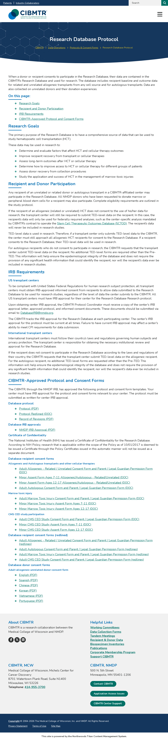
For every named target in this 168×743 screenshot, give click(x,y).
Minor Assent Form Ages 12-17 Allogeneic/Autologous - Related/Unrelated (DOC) (74, 483)
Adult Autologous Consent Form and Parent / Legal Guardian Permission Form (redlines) (78, 549)
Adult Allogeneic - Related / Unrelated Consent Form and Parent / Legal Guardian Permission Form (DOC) (86, 470)
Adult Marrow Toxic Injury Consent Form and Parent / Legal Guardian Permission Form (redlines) (84, 554)
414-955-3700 (35, 687)
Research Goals (29, 103)
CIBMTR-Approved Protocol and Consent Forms (51, 119)
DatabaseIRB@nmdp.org (37, 313)
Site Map (55, 726)
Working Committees (104, 627)
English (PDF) (28, 575)
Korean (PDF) (28, 591)
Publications (98, 648)
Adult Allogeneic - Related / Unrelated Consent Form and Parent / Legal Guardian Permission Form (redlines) (86, 542)
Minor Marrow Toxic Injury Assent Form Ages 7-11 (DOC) (57, 503)
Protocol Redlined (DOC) (35, 414)
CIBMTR (39, 47)
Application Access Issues (109, 693)
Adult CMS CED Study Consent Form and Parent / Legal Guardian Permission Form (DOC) (79, 519)
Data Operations (56, 47)
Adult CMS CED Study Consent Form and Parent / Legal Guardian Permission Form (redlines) (81, 560)
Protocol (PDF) (29, 409)
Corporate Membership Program (112, 652)
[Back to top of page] (161, 735)
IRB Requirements (31, 114)
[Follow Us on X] (17, 639)
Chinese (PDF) (28, 585)
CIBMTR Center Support (108, 703)
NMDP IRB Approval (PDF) (37, 430)
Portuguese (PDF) (31, 601)
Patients (7, 3)
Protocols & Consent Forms (84, 47)
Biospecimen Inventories (107, 644)
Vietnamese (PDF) (31, 596)
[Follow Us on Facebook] (11, 639)
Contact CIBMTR (103, 683)
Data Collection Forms (105, 632)
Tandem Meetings (102, 636)
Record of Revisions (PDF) (36, 419)
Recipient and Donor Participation (41, 109)
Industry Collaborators (27, 3)
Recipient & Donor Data (106, 640)
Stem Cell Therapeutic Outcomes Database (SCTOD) (92, 223)
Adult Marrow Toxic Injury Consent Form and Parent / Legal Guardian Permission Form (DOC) (81, 498)
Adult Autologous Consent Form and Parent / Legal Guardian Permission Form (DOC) (76, 488)
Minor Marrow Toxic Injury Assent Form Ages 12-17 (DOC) (58, 509)
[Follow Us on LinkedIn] (23, 639)
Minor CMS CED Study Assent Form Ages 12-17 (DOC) (56, 530)
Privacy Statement (17, 726)
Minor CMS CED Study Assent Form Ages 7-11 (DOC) (55, 524)
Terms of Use (39, 726)
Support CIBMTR (102, 657)
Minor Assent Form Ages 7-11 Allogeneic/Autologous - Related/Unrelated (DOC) (73, 477)
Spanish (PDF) (28, 580)
